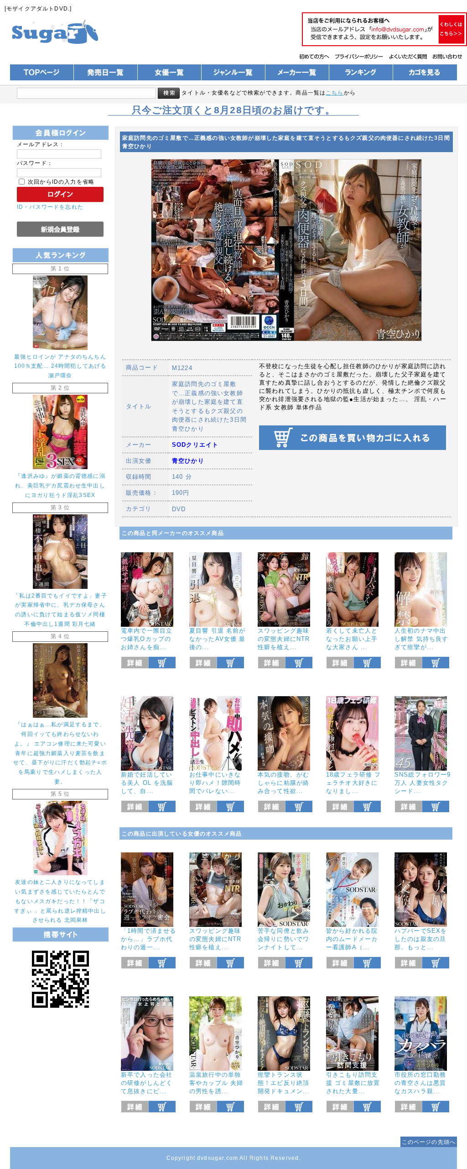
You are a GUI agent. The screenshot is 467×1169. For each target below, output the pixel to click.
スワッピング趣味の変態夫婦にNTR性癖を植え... (284, 639)
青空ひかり (188, 460)
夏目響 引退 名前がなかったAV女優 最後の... (217, 639)
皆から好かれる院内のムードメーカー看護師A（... (352, 939)
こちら (334, 92)
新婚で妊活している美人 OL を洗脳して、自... (147, 782)
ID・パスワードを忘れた (50, 207)
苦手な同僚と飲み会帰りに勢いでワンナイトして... (283, 939)
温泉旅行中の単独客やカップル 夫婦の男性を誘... (216, 1083)
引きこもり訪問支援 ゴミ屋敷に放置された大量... (353, 1083)
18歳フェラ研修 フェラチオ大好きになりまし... (353, 782)
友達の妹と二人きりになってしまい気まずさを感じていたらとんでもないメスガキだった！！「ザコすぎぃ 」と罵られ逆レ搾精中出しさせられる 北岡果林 (60, 901)
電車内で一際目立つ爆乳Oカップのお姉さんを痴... (146, 639)
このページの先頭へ (429, 1142)
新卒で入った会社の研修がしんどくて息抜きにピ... (146, 1083)
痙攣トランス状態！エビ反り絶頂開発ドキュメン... (284, 1083)
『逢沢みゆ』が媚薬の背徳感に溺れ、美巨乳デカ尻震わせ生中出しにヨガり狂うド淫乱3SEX (60, 485)
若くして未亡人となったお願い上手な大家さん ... (352, 639)
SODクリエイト (195, 444)
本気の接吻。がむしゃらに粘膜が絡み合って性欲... (283, 782)
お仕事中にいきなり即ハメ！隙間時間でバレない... (215, 782)
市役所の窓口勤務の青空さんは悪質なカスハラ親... (420, 1083)
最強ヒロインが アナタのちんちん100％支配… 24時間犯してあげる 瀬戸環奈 (60, 366)
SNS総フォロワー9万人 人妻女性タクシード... (422, 782)
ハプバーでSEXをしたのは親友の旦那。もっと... (420, 939)
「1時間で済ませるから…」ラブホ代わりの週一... (148, 939)
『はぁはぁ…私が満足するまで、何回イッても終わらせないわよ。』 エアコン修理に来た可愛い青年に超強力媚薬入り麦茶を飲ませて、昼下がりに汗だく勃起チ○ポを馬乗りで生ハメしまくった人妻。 (60, 752)
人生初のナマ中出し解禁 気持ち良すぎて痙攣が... (421, 639)
